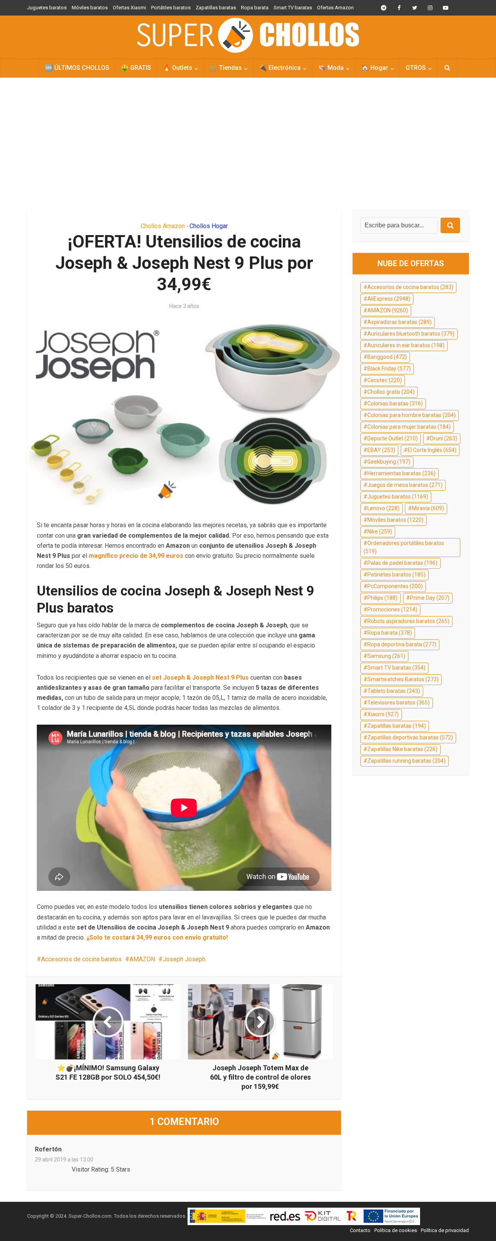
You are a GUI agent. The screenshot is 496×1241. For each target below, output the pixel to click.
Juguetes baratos (47, 7)
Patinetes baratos (396, 574)
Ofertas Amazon (335, 7)
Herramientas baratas (401, 473)
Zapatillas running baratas (406, 761)
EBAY (381, 450)
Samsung (386, 656)
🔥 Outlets (177, 67)
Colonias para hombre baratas (411, 415)
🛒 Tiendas (226, 67)
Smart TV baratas (293, 7)
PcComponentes (395, 586)
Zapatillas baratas (216, 7)
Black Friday (389, 368)
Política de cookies (395, 1230)
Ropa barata (255, 7)
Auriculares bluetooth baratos (411, 334)
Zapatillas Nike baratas (402, 749)
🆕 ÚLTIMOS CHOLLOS (77, 67)
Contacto (360, 1230)
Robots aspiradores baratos (408, 621)
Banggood (387, 357)
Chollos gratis (391, 392)
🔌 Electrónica (280, 67)
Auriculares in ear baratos (405, 345)
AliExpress (388, 299)
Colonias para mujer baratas (409, 427)
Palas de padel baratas (402, 563)
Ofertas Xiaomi (129, 7)
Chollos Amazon (163, 226)
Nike (379, 531)
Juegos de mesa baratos (405, 485)
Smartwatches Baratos (403, 679)
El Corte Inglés (432, 450)
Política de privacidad (445, 1230)
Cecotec (384, 380)
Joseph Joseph (184, 959)
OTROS (416, 67)
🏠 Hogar (374, 67)
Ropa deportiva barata (401, 644)
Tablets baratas (393, 691)
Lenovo (383, 508)
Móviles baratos (90, 7)
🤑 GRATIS (136, 67)
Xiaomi (383, 714)
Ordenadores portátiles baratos (403, 547)
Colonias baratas (395, 403)
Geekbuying (388, 462)
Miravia (428, 508)
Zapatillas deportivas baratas (410, 737)
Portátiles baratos (171, 7)
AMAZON (142, 959)
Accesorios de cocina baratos (81, 959)
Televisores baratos (398, 702)
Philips (382, 598)
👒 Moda (331, 67)
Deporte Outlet (392, 438)
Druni (443, 438)
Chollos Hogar (208, 226)
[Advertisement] (248, 143)
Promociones (392, 609)
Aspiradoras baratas (399, 322)
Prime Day (430, 598)
